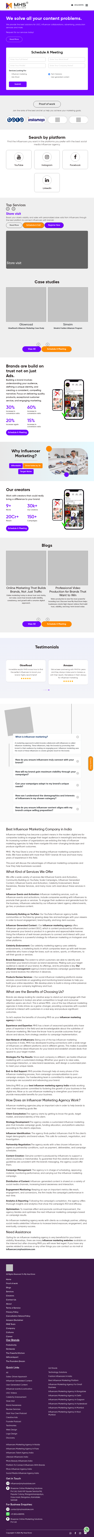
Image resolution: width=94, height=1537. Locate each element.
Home (8, 1280)
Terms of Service (13, 1308)
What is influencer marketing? (31, 737)
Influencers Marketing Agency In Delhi (64, 1396)
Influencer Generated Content (19, 1381)
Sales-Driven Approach (16, 1377)
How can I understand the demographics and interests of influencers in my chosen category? (45, 797)
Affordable (16, 466)
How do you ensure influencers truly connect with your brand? (44, 761)
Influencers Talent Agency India (19, 1453)
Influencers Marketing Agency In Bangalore (67, 1392)
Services (10, 1292)
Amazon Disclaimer (14, 1320)
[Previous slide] (8, 209)
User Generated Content (17, 1385)
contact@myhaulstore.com (22, 1509)
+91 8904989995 (17, 1514)
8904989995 (79, 5)
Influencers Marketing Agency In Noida (23, 1445)
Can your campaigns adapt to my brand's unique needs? (42, 785)
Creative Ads (12, 1417)
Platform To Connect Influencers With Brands (25, 1465)
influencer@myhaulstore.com (20, 1249)
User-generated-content (60, 77)
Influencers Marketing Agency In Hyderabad (67, 1404)
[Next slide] (13, 209)
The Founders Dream (15, 1361)
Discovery (10, 1438)
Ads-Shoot (15, 77)
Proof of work (47, 104)
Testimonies (11, 1426)
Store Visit (10, 1401)
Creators (10, 1296)
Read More (14, 39)
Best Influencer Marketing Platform (63, 1380)
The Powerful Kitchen (15, 1353)
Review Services (13, 1409)
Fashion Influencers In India (60, 1376)
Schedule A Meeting (56, 349)
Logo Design (11, 1434)
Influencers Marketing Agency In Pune (22, 1449)
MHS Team (10, 1324)
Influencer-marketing (19, 74)
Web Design (11, 1430)
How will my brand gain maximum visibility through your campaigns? (45, 773)
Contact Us (11, 1300)
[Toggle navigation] (87, 5)
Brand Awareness (13, 1405)
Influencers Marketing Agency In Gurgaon (66, 1400)
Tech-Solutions (56, 74)
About (9, 1304)
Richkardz (10, 1349)
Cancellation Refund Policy (18, 1316)
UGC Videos (11, 1393)
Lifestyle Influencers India (17, 1457)
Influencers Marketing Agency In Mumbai (66, 1408)
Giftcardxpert (12, 1357)
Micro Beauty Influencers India (19, 1461)
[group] (26, 578)
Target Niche (26, 472)
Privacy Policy (12, 1312)
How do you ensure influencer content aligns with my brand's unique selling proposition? (43, 809)
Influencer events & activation (19, 1389)
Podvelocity (11, 1345)
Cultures (10, 1332)
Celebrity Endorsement (16, 1397)
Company (10, 1328)
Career (9, 1337)
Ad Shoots (52, 1368)
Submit (18, 84)
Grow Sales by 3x (33, 466)
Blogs (8, 1288)
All (7, 1373)
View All (31, 349)
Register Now (54, 225)
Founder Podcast (13, 1422)
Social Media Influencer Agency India (22, 1473)
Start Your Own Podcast (16, 1413)
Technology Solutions (57, 1372)
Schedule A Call (33, 225)
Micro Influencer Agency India (19, 1469)
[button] (38, 344)
